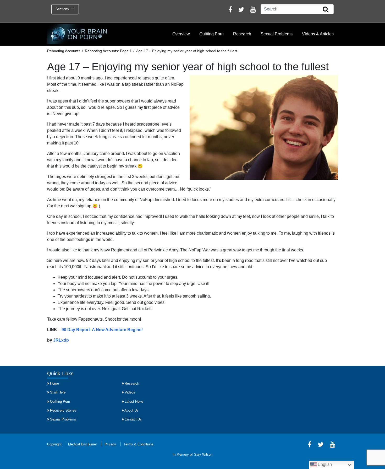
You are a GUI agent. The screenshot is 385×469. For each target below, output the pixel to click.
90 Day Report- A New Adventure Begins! (102, 329)
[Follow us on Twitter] (241, 10)
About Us (131, 410)
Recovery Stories (63, 410)
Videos (130, 392)
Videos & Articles (318, 34)
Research (242, 34)
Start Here (57, 392)
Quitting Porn (211, 34)
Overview (181, 34)
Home (54, 383)
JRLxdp (61, 340)
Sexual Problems (277, 34)
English (324, 464)
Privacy (110, 444)
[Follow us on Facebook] (230, 10)
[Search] (325, 10)
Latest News (134, 401)
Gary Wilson (203, 454)
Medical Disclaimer (82, 444)
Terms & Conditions (138, 444)
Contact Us (133, 419)
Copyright (54, 444)
